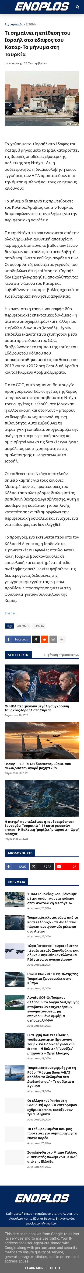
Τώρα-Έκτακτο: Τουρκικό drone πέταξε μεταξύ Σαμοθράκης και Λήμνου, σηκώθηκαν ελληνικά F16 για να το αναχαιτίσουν (53, 952)
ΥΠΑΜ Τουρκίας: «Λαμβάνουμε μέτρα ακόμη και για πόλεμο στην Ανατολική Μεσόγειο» (52, 898)
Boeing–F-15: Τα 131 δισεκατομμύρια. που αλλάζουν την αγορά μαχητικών (38, 766)
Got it (55, 1268)
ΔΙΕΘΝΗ (31, 24)
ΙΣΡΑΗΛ (39, 626)
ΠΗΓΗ (10, 613)
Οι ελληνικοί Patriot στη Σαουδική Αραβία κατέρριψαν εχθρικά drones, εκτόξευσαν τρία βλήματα (52, 1107)
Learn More (35, 1268)
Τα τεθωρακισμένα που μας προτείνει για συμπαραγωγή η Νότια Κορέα (52, 1133)
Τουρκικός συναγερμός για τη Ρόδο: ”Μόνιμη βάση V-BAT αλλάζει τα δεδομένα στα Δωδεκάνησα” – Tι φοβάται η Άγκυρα (51, 1077)
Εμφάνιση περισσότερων (61, 655)
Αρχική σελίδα (14, 24)
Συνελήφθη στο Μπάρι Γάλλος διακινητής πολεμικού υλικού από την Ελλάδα (52, 1156)
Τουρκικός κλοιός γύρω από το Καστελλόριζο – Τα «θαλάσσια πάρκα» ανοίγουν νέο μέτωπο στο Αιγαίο (52, 924)
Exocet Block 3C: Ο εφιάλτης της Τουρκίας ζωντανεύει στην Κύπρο (52, 978)
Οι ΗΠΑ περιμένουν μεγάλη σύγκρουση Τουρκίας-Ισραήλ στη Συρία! (37, 708)
